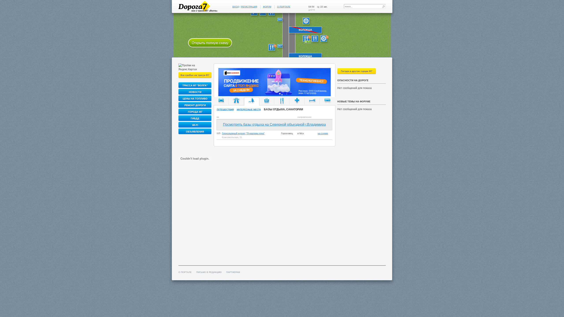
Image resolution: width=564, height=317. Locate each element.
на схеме (323, 133)
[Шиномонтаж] (307, 22)
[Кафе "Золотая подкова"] (272, 48)
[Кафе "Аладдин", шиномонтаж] (316, 39)
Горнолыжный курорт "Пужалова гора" (243, 133)
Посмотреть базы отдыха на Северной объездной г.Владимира (274, 124)
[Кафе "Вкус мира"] (307, 39)
